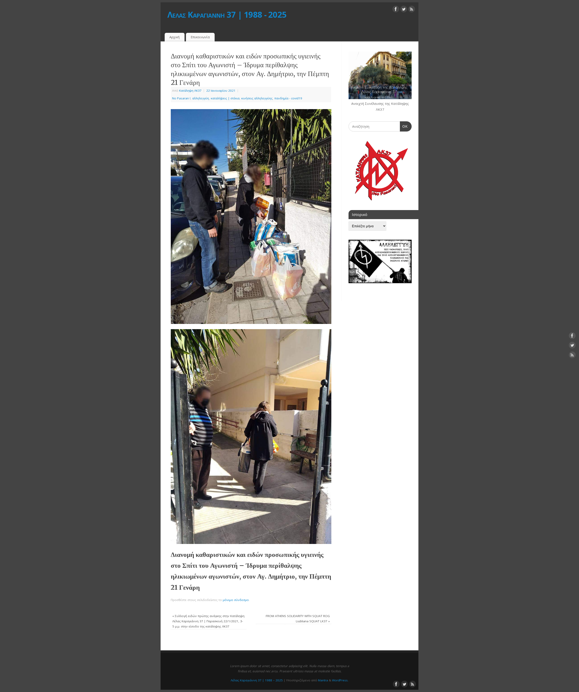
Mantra (323, 680)
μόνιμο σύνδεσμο (236, 600)
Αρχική (174, 37)
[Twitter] (403, 10)
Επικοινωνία (200, 37)
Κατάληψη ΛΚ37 (190, 91)
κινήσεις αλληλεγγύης (257, 98)
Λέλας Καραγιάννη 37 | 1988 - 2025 (227, 14)
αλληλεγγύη (200, 98)
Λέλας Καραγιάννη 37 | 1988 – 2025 (257, 680)
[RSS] (411, 10)
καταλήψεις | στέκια (225, 98)
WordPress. (340, 680)
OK (404, 126)
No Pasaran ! (181, 98)
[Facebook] (395, 10)
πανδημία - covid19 (288, 98)
